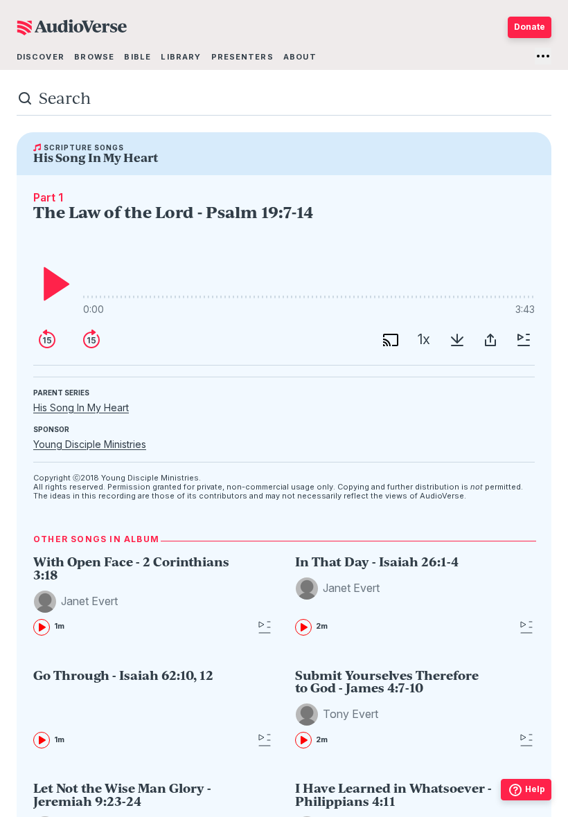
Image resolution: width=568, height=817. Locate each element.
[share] (490, 340)
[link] (132, 595)
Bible (137, 57)
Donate (529, 26)
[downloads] (457, 340)
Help (535, 789)
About (300, 57)
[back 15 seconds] (47, 340)
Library (181, 57)
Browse (94, 57)
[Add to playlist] (524, 340)
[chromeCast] (391, 340)
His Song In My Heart (81, 407)
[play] (53, 284)
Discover (40, 57)
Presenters (242, 57)
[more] (543, 56)
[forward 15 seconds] (91, 340)
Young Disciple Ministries (89, 444)
